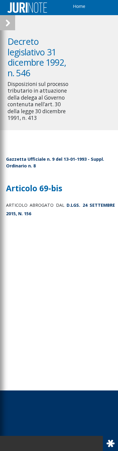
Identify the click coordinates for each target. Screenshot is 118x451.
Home (79, 6)
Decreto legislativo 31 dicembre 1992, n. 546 (37, 57)
